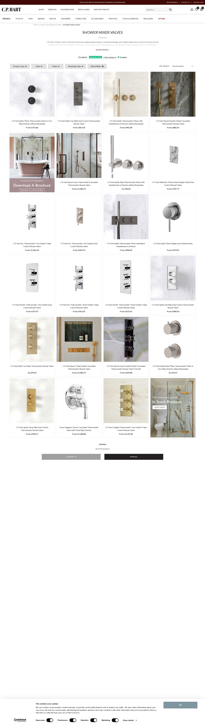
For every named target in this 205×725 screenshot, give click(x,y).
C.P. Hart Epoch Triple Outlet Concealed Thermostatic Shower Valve (79, 367)
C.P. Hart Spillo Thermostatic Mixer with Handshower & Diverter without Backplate (126, 122)
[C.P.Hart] (11, 10)
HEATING (113, 18)
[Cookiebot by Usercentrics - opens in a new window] (20, 720)
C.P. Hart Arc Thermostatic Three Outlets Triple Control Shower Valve (79, 306)
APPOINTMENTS (101, 9)
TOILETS (19, 18)
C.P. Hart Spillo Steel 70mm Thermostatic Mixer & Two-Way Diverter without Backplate (173, 367)
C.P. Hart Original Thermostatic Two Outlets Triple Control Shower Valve (126, 428)
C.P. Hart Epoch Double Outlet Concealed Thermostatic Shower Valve (173, 122)
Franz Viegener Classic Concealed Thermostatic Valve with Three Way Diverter (79, 428)
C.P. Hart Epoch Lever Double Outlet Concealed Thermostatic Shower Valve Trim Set (126, 367)
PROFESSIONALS (172, 2)
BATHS (53, 18)
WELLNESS (148, 18)
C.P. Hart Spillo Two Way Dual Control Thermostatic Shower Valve (79, 122)
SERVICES (52, 9)
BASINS (41, 18)
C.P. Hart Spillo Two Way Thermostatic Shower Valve (32, 366)
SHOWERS (65, 18)
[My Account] (191, 9)
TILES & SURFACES (130, 18)
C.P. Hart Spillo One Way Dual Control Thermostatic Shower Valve (173, 306)
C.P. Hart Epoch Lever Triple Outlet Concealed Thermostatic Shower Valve (79, 183)
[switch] (73, 720)
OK (180, 705)
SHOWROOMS (67, 9)
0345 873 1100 (198, 2)
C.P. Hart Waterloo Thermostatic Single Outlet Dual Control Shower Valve (173, 183)
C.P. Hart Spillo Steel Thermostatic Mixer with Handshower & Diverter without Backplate (126, 183)
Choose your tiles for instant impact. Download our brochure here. (102, 2)
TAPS (30, 18)
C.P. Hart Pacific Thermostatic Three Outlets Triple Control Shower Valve (126, 306)
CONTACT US (185, 2)
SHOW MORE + (102, 50)
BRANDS (6, 18)
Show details (128, 720)
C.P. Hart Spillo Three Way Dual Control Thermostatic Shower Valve (32, 428)
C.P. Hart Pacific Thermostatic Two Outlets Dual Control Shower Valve (32, 306)
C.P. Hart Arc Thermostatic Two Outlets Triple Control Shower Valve (32, 244)
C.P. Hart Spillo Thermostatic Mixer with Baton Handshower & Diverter (126, 244)
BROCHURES (84, 9)
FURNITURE (80, 18)
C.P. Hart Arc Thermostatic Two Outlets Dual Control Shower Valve (79, 244)
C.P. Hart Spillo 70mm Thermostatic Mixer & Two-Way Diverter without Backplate (32, 122)
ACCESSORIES (97, 18)
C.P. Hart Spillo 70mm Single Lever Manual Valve (173, 243)
